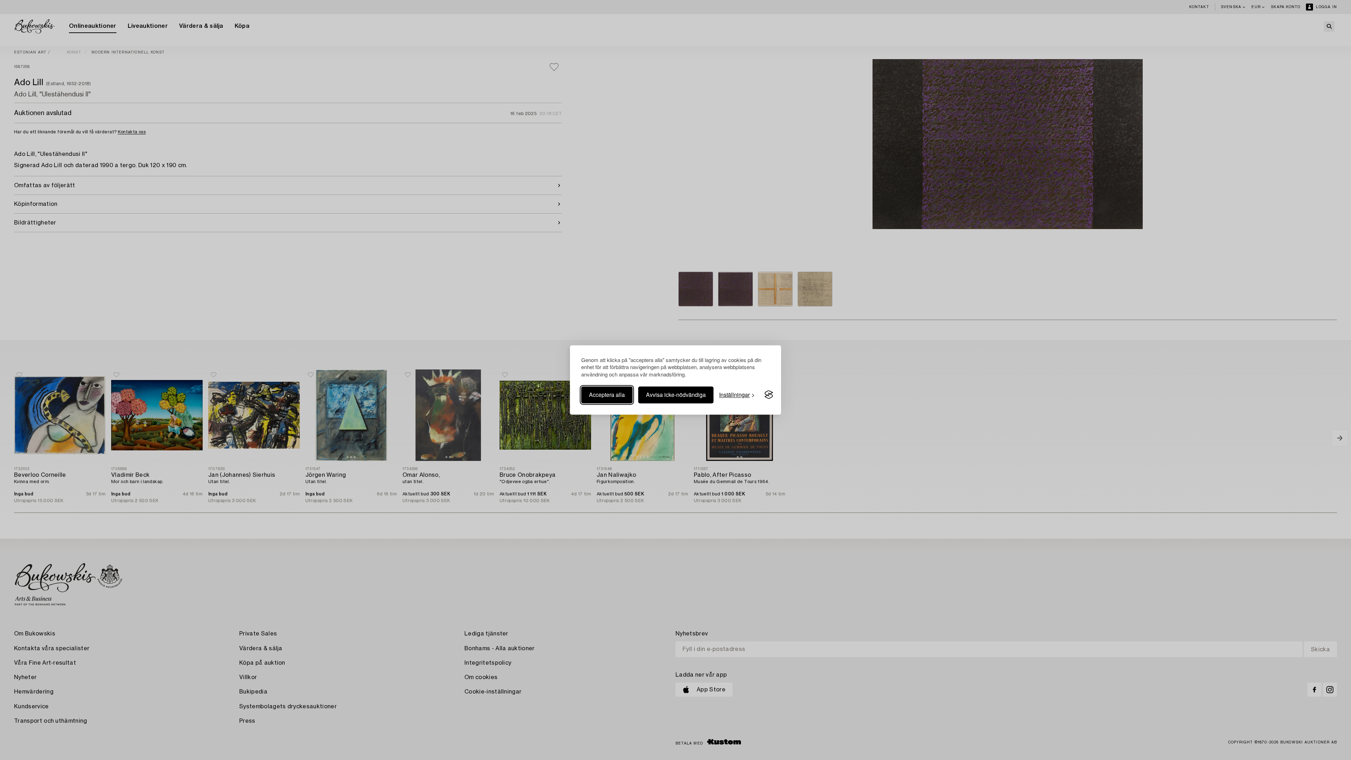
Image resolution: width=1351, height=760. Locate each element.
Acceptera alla (607, 395)
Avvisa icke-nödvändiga (676, 395)
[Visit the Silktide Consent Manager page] (768, 394)
